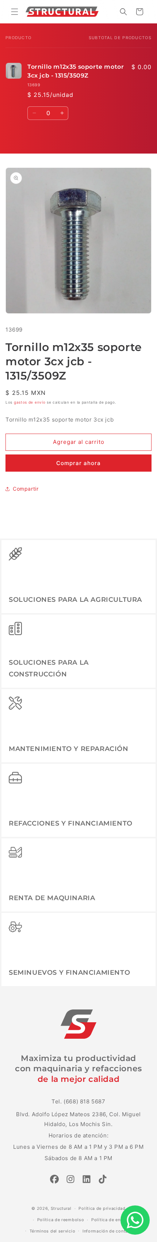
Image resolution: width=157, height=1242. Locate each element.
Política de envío (109, 1219)
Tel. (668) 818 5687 (78, 1101)
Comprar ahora (78, 463)
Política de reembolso (60, 1219)
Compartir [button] (25, 489)
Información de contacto (109, 1231)
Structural (61, 1208)
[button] (15, 12)
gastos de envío (30, 402)
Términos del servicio (53, 1231)
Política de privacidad (101, 1208)
